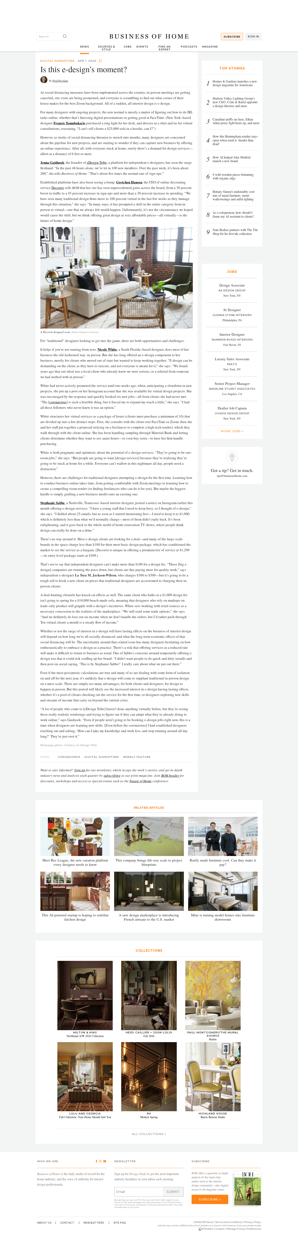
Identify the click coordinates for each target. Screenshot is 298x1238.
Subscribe (232, 36)
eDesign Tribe (97, 253)
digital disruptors (57, 152)
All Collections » (149, 1225)
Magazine (210, 46)
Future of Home (141, 872)
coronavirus (57, 493)
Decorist (57, 279)
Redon (213, 1130)
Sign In (253, 36)
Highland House (213, 1205)
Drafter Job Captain (232, 408)
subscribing (112, 867)
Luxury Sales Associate (232, 358)
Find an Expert (165, 48)
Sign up (79, 861)
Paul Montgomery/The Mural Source (213, 1125)
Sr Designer (232, 309)
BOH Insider (170, 867)
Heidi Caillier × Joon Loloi (149, 1123)
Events (142, 46)
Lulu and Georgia (85, 1205)
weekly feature (137, 848)
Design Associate (232, 285)
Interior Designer (232, 334)
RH (149, 1205)
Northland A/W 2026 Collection (85, 1127)
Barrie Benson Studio (213, 1208)
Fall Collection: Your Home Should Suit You (85, 1208)
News (84, 46)
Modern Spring (149, 1208)
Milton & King (85, 1123)
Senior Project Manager (232, 383)
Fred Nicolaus (60, 172)
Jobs (128, 46)
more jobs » (232, 431)
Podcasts (189, 46)
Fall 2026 (149, 1127)
